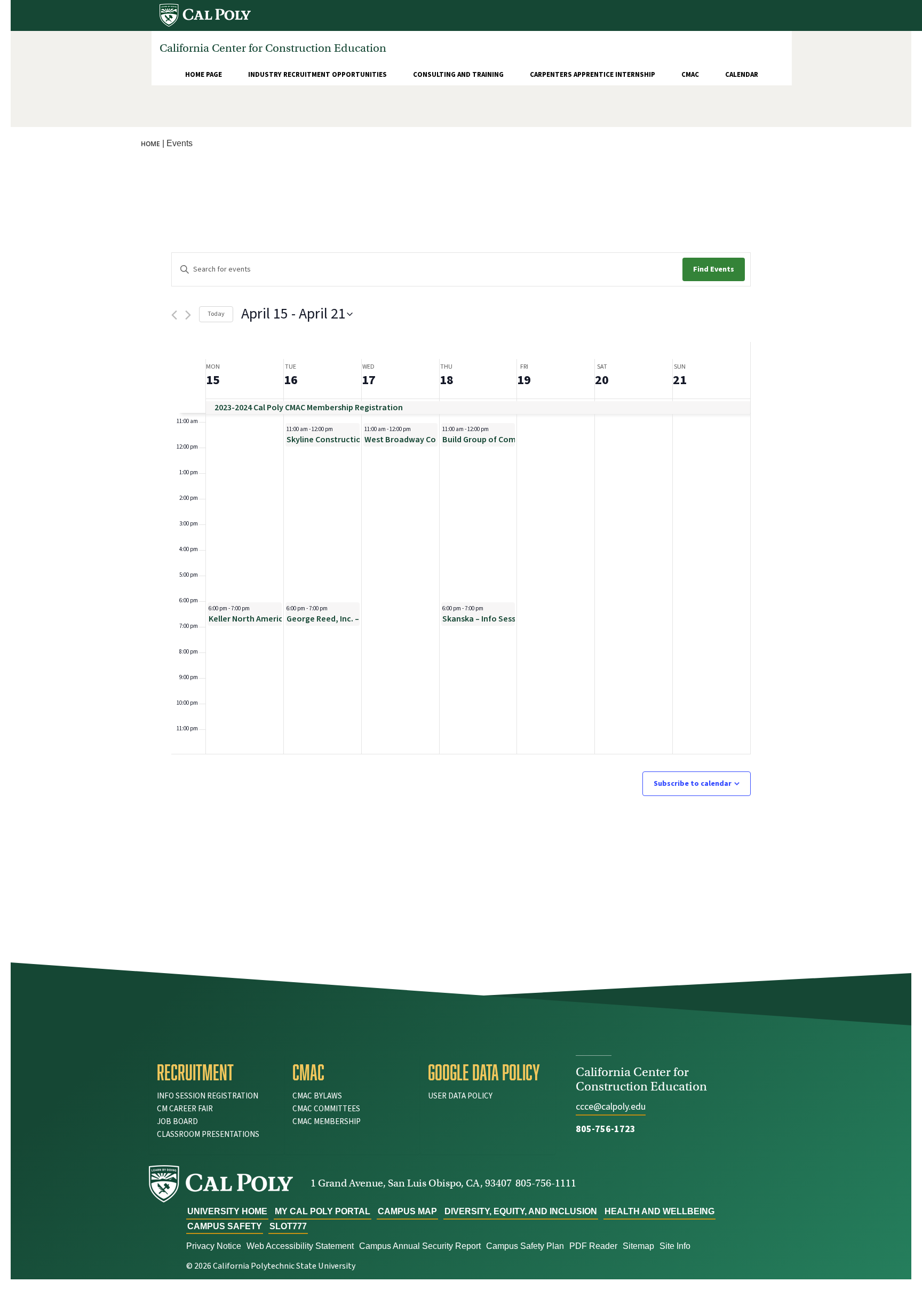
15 (213, 380)
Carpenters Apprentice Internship (592, 74)
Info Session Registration (207, 1096)
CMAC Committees (326, 1108)
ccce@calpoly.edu (611, 1106)
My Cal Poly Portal (322, 1211)
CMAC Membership (326, 1121)
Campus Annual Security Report (420, 1246)
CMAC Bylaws (317, 1096)
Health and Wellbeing (659, 1211)
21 (680, 380)
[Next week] (188, 315)
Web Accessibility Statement (300, 1246)
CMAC (690, 74)
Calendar (741, 74)
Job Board (177, 1121)
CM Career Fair (185, 1108)
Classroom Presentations (208, 1134)
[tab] (216, 1072)
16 (291, 380)
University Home (227, 1211)
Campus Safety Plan (525, 1246)
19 (524, 380)
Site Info (674, 1246)
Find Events (713, 269)
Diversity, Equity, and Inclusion (520, 1211)
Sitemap (638, 1246)
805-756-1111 (545, 1183)
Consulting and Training (458, 74)
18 (447, 380)
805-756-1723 (605, 1129)
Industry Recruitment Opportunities (317, 74)
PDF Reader (593, 1246)
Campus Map (407, 1211)
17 (369, 380)
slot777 (288, 1226)
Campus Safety (224, 1226)
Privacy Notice (213, 1246)
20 (602, 380)
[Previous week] (174, 315)
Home (150, 143)
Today (216, 313)
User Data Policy (460, 1096)
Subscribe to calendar (693, 783)
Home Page (203, 74)
